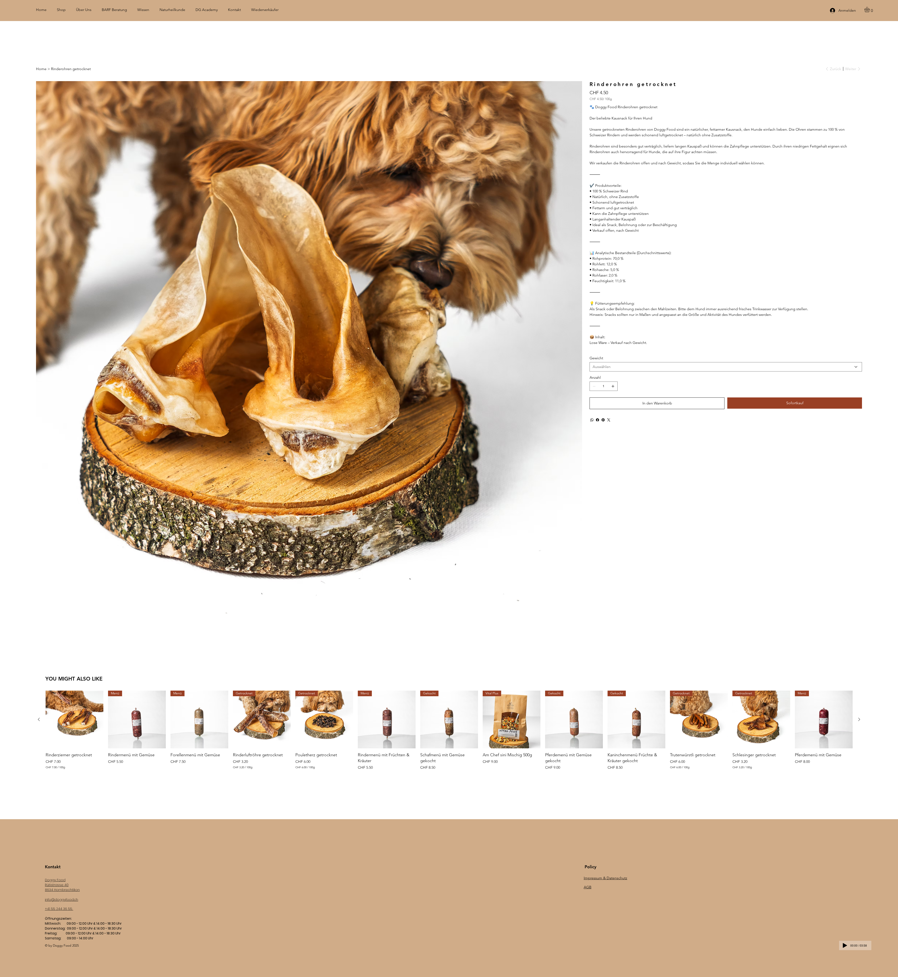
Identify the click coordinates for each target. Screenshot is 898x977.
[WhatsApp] (592, 420)
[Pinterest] (603, 420)
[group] (449, 730)
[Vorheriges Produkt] (39, 719)
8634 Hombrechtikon (62, 889)
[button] (870, 9)
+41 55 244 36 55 (59, 908)
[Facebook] (597, 420)
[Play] (845, 945)
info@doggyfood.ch (61, 899)
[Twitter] (608, 420)
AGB (587, 887)
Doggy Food (55, 880)
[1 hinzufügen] (613, 386)
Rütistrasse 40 (57, 885)
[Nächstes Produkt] (859, 719)
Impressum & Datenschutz (605, 878)
